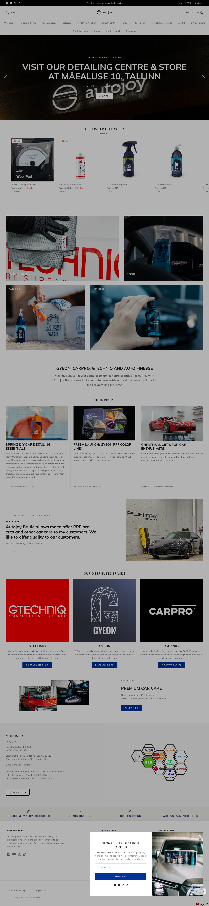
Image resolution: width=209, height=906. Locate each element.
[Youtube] (119, 885)
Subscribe (121, 876)
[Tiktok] (127, 885)
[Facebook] (115, 885)
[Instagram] (123, 885)
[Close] (200, 836)
